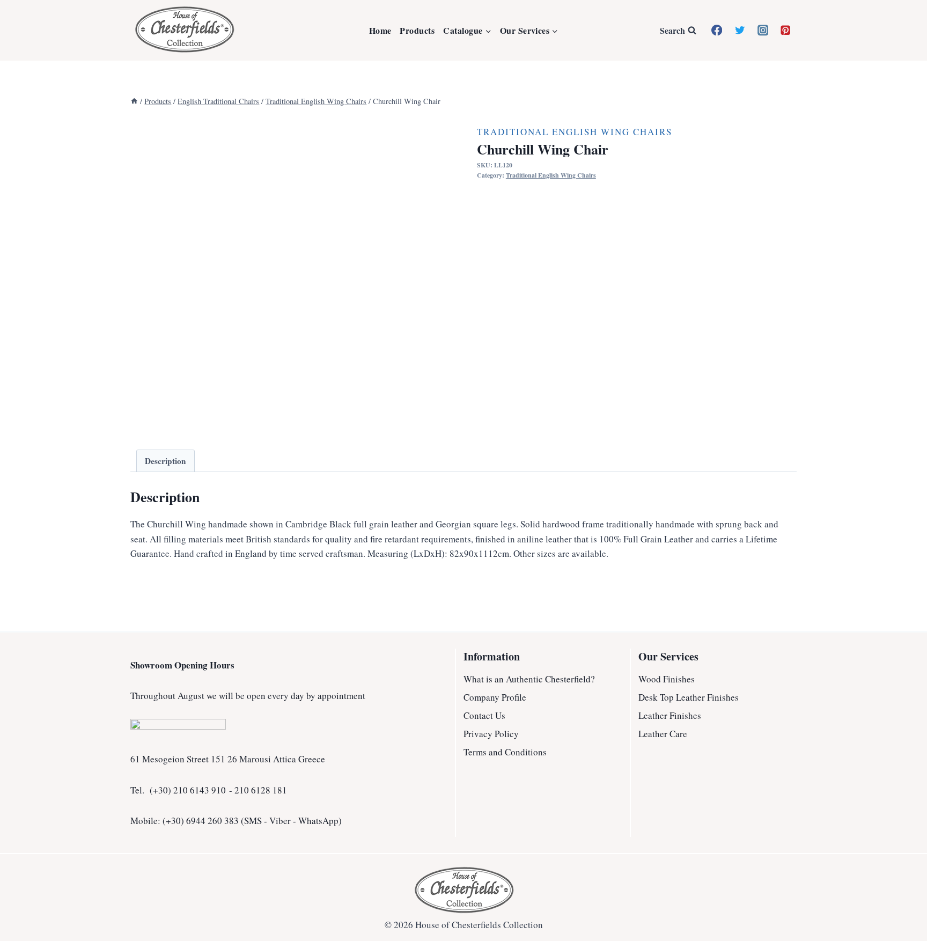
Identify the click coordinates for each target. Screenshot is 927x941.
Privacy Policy (491, 733)
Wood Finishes (666, 679)
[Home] (134, 101)
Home (380, 30)
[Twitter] (740, 30)
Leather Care (662, 733)
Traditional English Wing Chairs (574, 132)
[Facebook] (717, 30)
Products (417, 30)
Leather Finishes (669, 715)
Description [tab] (165, 461)
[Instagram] (763, 30)
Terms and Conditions (505, 752)
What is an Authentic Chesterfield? (529, 679)
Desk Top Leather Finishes (688, 697)
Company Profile (495, 697)
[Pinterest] (786, 30)
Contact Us (484, 715)
